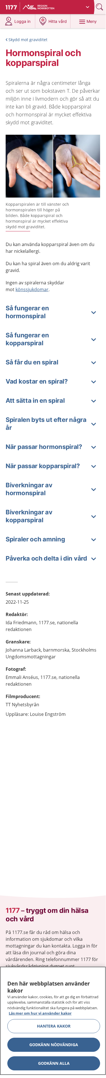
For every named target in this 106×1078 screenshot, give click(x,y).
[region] (53, 1021)
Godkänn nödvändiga (53, 1044)
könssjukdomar (32, 289)
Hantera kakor (53, 1026)
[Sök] (100, 7)
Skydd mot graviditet (27, 39)
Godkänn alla (54, 1063)
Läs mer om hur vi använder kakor (40, 1013)
